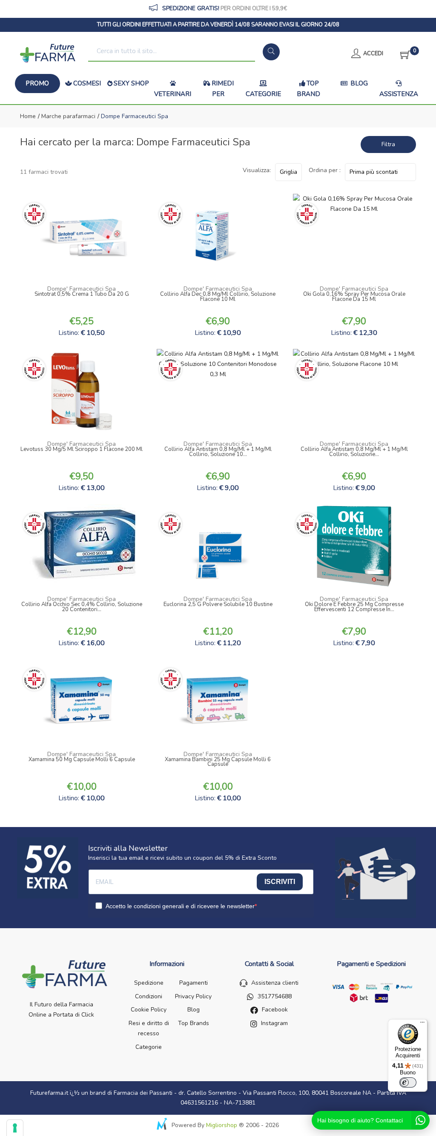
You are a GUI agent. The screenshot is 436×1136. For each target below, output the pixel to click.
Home (28, 116)
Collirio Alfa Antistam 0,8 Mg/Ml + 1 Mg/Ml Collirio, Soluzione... (354, 452)
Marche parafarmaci (67, 116)
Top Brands (193, 1023)
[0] (403, 53)
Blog (358, 83)
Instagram (274, 1023)
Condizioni (148, 996)
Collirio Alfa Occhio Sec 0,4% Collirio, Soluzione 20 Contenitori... (81, 607)
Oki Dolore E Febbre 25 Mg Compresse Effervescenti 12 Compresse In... (354, 607)
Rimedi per (223, 89)
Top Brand (308, 89)
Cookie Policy (148, 1010)
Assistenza (398, 94)
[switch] (407, 1082)
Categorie (263, 94)
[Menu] (422, 1024)
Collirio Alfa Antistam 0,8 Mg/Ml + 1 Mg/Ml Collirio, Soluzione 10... (218, 452)
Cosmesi (87, 83)
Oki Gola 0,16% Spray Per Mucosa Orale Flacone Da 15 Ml (354, 297)
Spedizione (149, 983)
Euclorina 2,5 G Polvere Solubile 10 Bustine (218, 605)
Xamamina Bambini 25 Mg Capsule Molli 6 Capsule (218, 762)
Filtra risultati (385, 146)
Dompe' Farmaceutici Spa (81, 289)
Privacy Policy (193, 996)
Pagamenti (193, 983)
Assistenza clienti (274, 983)
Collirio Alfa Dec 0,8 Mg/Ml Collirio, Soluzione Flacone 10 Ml (217, 297)
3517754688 (275, 996)
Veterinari (172, 94)
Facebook (275, 1010)
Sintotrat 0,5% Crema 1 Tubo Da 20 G (81, 295)
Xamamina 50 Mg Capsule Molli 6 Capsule (82, 760)
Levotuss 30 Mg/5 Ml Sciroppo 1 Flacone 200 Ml (81, 450)
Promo (37, 83)
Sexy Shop (131, 83)
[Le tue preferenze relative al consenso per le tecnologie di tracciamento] (15, 1128)
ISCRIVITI (279, 881)
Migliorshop (221, 1125)
